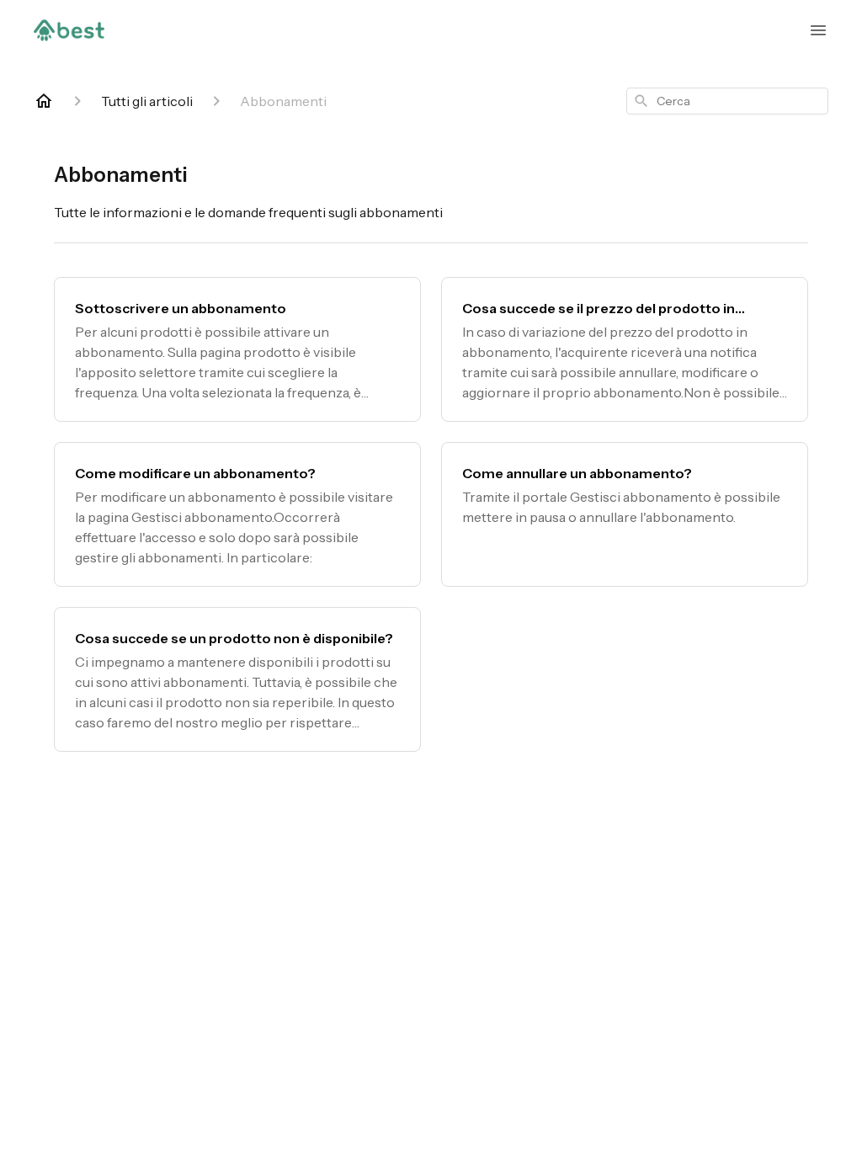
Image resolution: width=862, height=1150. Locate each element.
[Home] (44, 101)
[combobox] (727, 101)
